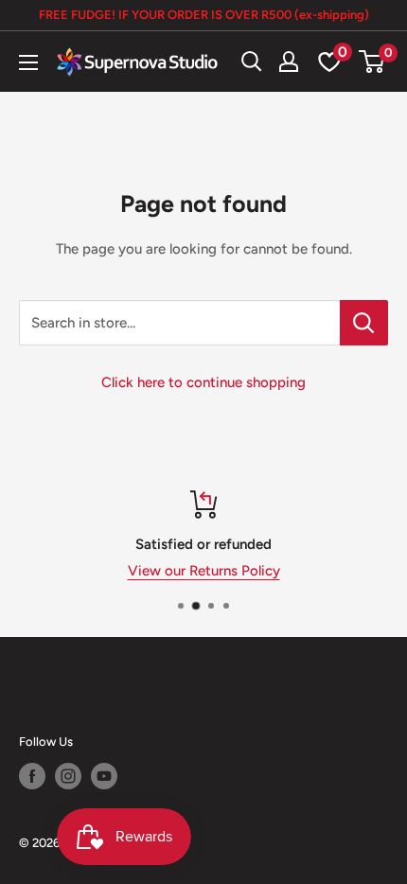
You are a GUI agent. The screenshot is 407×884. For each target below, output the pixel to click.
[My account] (288, 61)
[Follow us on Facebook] (32, 776)
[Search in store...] (364, 322)
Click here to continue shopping (203, 382)
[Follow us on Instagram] (68, 776)
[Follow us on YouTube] (104, 776)
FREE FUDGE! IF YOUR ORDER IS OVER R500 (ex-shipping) (204, 15)
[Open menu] (28, 62)
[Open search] (251, 61)
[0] (372, 61)
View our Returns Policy (204, 570)
